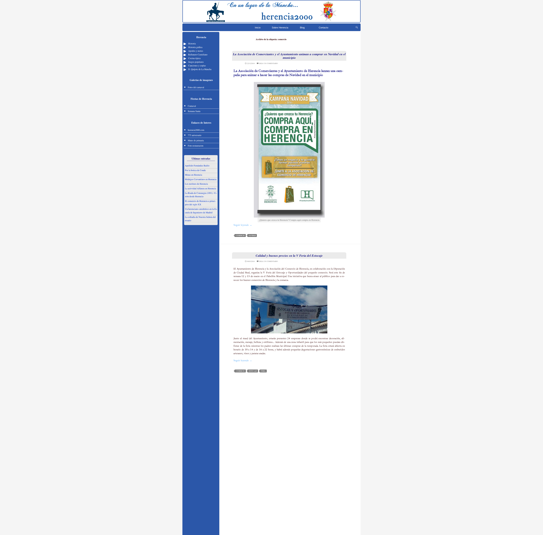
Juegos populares (196, 61)
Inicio (257, 27)
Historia (192, 43)
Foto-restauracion (195, 145)
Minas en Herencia (193, 174)
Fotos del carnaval (196, 87)
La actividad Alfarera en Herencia (200, 188)
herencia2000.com (196, 129)
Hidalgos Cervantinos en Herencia (200, 179)
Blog (302, 27)
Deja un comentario (268, 63)
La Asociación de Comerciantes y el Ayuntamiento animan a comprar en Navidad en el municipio (289, 56)
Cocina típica (194, 58)
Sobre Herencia (280, 27)
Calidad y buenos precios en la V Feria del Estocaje (289, 255)
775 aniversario (194, 135)
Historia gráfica (195, 47)
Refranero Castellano (197, 54)
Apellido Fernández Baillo (197, 165)
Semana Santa (194, 111)
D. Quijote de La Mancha (199, 69)
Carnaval (192, 105)
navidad (252, 235)
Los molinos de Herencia (196, 183)
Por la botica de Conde (195, 170)
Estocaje (253, 371)
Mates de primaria (196, 140)
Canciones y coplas (197, 65)
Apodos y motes (195, 50)
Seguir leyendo (242, 225)
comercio (240, 235)
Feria (263, 371)
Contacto (323, 27)
